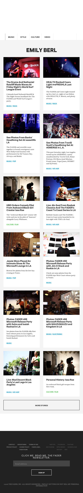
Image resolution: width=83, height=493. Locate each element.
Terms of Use (33, 444)
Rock (15, 106)
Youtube (70, 444)
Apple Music (61, 447)
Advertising (21, 444)
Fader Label (36, 447)
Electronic (57, 334)
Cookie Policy (24, 447)
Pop (14, 161)
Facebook (61, 444)
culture (10, 224)
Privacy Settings (49, 484)
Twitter (52, 444)
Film (16, 224)
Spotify (59, 449)
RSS (66, 449)
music (9, 106)
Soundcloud (72, 447)
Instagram (50, 447)
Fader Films (23, 449)
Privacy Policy (11, 447)
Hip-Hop (56, 168)
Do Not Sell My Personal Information (57, 485)
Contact (12, 444)
